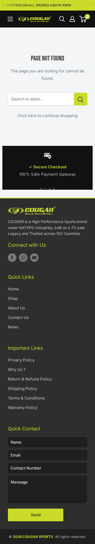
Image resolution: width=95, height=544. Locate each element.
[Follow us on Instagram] (23, 257)
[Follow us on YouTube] (34, 257)
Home (13, 288)
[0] (83, 19)
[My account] (72, 19)
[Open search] (62, 19)
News (13, 326)
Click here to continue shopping (47, 115)
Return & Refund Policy (30, 379)
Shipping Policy (22, 388)
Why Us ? (17, 369)
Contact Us (18, 317)
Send (36, 514)
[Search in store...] (80, 99)
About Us (16, 307)
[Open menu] (10, 19)
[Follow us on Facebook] (12, 257)
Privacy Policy (21, 359)
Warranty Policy (22, 407)
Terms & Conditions (26, 398)
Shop (13, 298)
